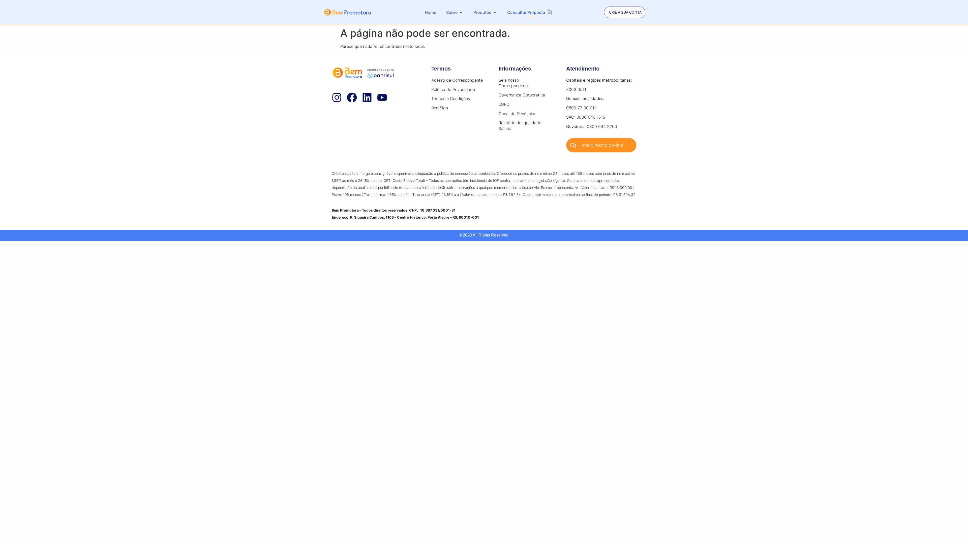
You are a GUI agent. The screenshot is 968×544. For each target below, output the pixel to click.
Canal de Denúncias (517, 113)
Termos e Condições (450, 98)
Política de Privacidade (453, 89)
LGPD (504, 104)
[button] (455, 12)
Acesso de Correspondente (457, 80)
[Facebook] (352, 97)
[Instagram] (337, 97)
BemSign (439, 107)
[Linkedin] (367, 97)
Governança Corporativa (522, 94)
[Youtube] (382, 97)
